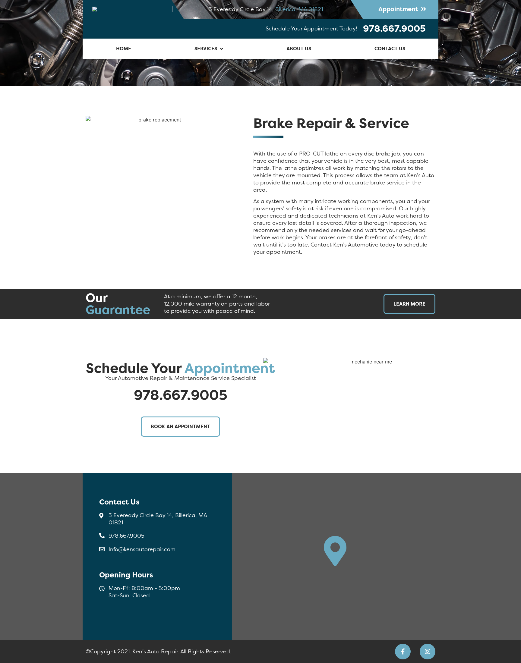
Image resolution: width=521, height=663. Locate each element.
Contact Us (389, 48)
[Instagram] (427, 651)
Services (205, 48)
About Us (298, 48)
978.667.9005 (394, 28)
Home (123, 48)
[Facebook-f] (403, 651)
